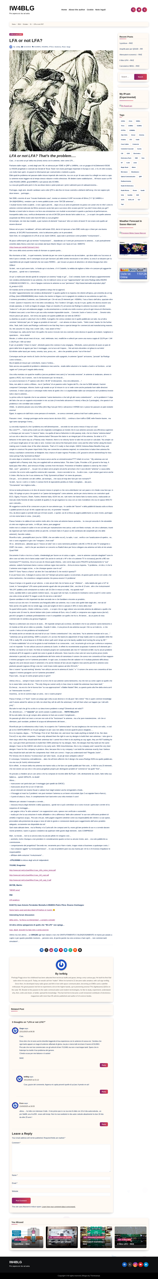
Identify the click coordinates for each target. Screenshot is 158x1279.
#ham (64, 47)
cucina (139, 149)
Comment (16, 1143)
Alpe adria (124, 135)
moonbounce (135, 172)
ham (143, 158)
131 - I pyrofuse (20, 1240)
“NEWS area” (14, 890)
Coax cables (125, 144)
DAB (128, 153)
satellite (129, 195)
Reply (104, 1065)
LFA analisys (14, 900)
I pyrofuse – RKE (126, 43)
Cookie (90, 10)
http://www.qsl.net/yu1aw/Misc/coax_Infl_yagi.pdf (29, 875)
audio (137, 139)
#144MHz (37, 47)
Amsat (133, 135)
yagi (122, 204)
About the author (77, 10)
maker (134, 167)
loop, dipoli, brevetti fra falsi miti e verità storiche (29, 930)
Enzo (21, 1103)
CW (122, 153)
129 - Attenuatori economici (94, 1237)
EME (136, 158)
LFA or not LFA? (16, 34)
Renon (135, 190)
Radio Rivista (125, 190)
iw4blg (18, 47)
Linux (135, 163)
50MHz (138, 121)
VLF (139, 199)
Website (15, 1191)
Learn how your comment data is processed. (58, 1207)
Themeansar (95, 1276)
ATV (131, 139)
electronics (136, 153)
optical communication (128, 176)
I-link (128, 163)
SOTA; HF (131, 199)
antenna (141, 135)
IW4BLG (22, 8)
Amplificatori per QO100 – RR (131, 49)
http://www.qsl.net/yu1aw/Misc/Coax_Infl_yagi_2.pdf (30, 880)
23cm (130, 121)
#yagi (68, 47)
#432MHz (45, 47)
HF (122, 163)
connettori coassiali (127, 149)
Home (64, 10)
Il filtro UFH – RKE (127, 60)
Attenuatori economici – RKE (131, 55)
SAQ (122, 195)
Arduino (123, 139)
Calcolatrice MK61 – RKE (130, 66)
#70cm (51, 47)
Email (14, 1183)
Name (15, 1175)
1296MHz (132, 130)
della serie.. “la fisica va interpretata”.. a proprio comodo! (32, 920)
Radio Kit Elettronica (127, 186)
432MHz (139, 126)
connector (136, 144)
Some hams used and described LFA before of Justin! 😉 (32, 910)
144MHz (130, 126)
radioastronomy (126, 181)
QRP (140, 176)
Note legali (100, 10)
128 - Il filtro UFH (124, 1240)
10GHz (123, 121)
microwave (124, 172)
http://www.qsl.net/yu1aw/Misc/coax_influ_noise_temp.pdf (32, 870)
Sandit (142, 190)
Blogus (85, 1276)
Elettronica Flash (126, 158)
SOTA (122, 199)
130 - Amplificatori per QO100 (60, 1237)
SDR (137, 195)
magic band (124, 167)
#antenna (58, 47)
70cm (122, 126)
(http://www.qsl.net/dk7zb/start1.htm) (24, 247)
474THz (123, 130)
